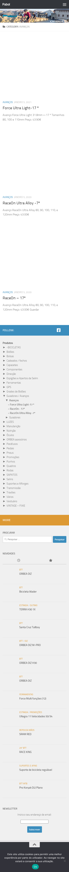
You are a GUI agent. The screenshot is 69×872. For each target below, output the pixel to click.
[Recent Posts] (18, 560)
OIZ (26, 641)
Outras (34, 605)
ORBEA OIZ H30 (28, 662)
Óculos (10, 435)
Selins (10, 479)
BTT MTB (23, 783)
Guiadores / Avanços (18, 396)
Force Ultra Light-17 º (21, 108)
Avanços (8, 102)
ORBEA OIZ (25, 573)
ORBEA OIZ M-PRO (30, 645)
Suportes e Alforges (17, 483)
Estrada (23, 605)
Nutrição (11, 430)
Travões (11, 492)
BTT (21, 570)
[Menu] (64, 4)
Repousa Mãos (26, 730)
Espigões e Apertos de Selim (22, 378)
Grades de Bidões (16, 391)
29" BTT (22, 748)
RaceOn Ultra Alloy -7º (21, 203)
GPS (9, 387)
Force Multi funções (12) (32, 698)
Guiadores (14, 417)
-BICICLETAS (14, 347)
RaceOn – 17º (14, 298)
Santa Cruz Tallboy (29, 627)
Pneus (10, 452)
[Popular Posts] (50, 560)
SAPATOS (12, 474)
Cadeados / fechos (17, 360)
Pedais (10, 448)
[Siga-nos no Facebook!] (58, 330)
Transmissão (14, 488)
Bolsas (10, 356)
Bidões (10, 351)
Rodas (10, 470)
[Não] (64, 861)
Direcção (11, 373)
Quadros (11, 466)
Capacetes (12, 365)
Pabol (6, 4)
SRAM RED (25, 734)
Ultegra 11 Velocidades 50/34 (35, 716)
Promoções (13, 457)
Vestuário (12, 501)
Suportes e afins (28, 766)
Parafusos (12, 444)
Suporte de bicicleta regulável (35, 769)
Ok (35, 866)
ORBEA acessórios (17, 439)
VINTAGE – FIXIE (16, 505)
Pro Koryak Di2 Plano (31, 787)
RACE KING (25, 752)
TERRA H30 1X (27, 609)
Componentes (14, 369)
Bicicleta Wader (28, 591)
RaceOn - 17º (17, 408)
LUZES (10, 421)
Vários (10, 496)
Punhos (11, 461)
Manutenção (13, 426)
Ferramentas (14, 382)
